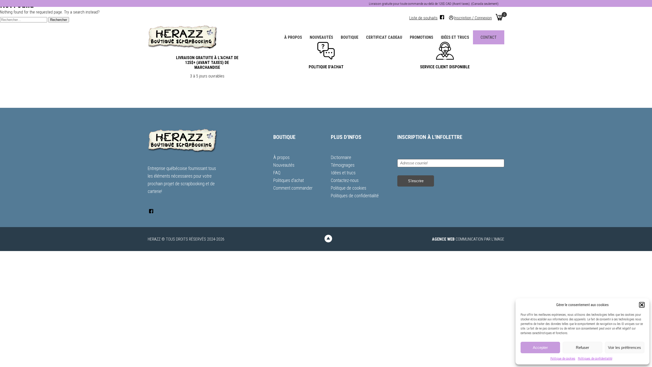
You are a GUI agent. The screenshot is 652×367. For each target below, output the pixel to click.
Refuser (582, 347)
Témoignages (343, 165)
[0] (499, 17)
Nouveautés (321, 37)
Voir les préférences (624, 347)
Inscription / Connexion (473, 18)
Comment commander (293, 188)
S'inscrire (416, 181)
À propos (293, 37)
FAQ (276, 172)
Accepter (540, 347)
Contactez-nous (345, 180)
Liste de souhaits (423, 18)
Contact (489, 37)
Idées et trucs (455, 37)
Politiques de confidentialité (595, 358)
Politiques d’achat (288, 180)
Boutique (349, 37)
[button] (641, 304)
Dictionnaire (341, 157)
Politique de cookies (562, 358)
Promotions (421, 37)
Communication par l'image (468, 239)
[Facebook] (442, 17)
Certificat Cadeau (384, 37)
